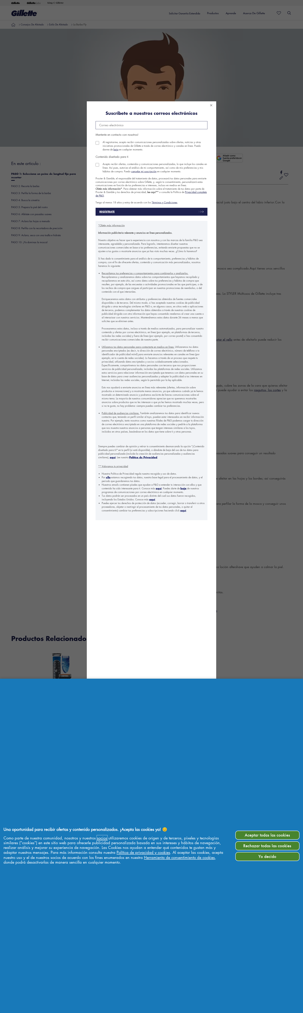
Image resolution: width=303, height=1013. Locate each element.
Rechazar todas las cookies (267, 845)
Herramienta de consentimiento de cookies (179, 857)
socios (102, 837)
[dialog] (151, 506)
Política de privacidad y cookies (143, 852)
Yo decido (267, 856)
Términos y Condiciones (164, 202)
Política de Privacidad (143, 457)
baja (115, 149)
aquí (113, 457)
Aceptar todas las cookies (267, 835)
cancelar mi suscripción (143, 171)
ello (108, 477)
